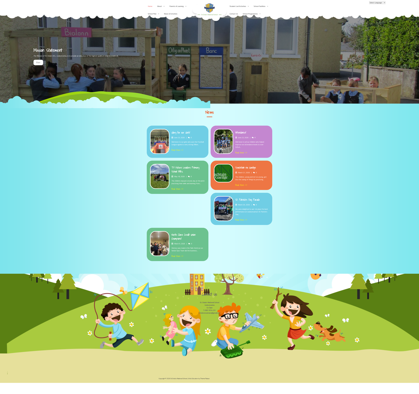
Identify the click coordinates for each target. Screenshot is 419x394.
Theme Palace (205, 378)
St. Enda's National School (209, 15)
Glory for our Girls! (181, 132)
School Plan (152, 13)
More (38, 62)
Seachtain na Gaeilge (245, 167)
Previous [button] (5, 57)
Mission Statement (47, 50)
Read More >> (177, 150)
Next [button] (414, 57)
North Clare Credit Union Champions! (184, 237)
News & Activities (170, 13)
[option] (209, 57)
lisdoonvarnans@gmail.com (210, 313)
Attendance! (240, 132)
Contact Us (234, 13)
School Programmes (250, 13)
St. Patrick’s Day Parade (247, 200)
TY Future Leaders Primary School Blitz (185, 169)
